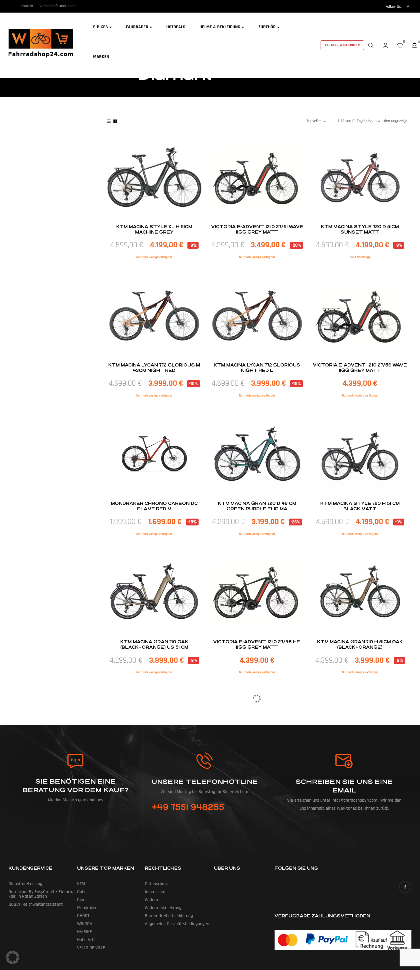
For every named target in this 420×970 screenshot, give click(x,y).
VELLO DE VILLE (91, 948)
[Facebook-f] (408, 6)
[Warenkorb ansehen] (414, 45)
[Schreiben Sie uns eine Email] (344, 761)
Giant (82, 900)
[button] (12, 957)
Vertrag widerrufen (342, 45)
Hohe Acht (86, 940)
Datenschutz (156, 884)
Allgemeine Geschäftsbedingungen (177, 924)
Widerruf (153, 900)
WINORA (84, 924)
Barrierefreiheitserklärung (169, 916)
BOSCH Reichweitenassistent (36, 904)
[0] (400, 45)
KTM (81, 884)
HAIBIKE (84, 932)
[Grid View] (115, 121)
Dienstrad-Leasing (25, 884)
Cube (82, 892)
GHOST (83, 916)
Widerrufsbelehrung (163, 908)
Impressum (155, 892)
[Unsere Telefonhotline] (204, 760)
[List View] (109, 121)
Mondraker (87, 908)
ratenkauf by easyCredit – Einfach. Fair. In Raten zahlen (41, 894)
